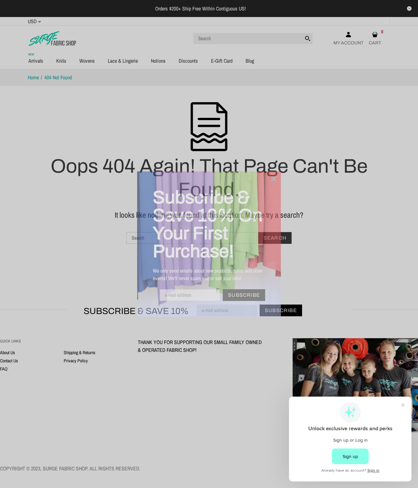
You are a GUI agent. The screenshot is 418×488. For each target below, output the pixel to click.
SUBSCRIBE (244, 295)
